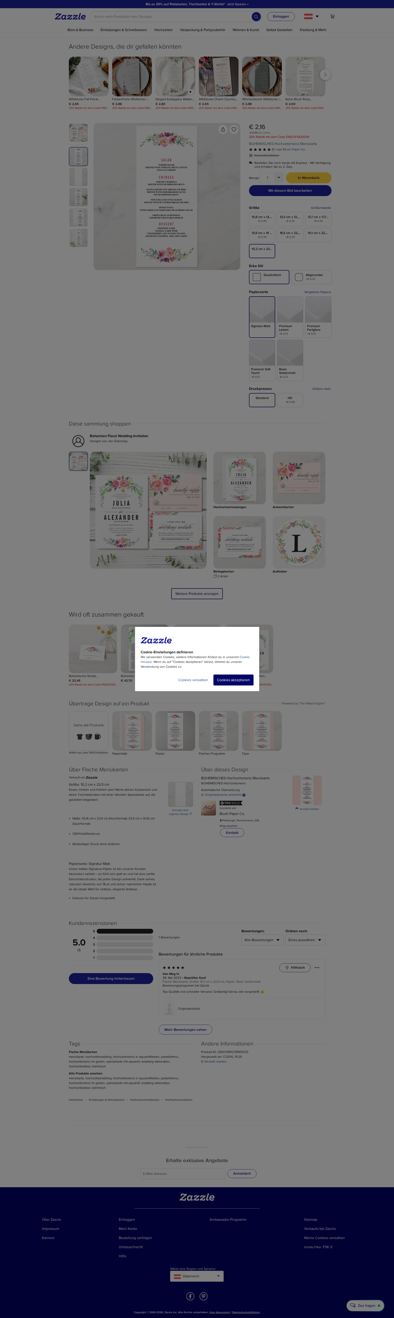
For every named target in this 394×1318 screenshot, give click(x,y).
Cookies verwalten (193, 680)
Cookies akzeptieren (233, 680)
